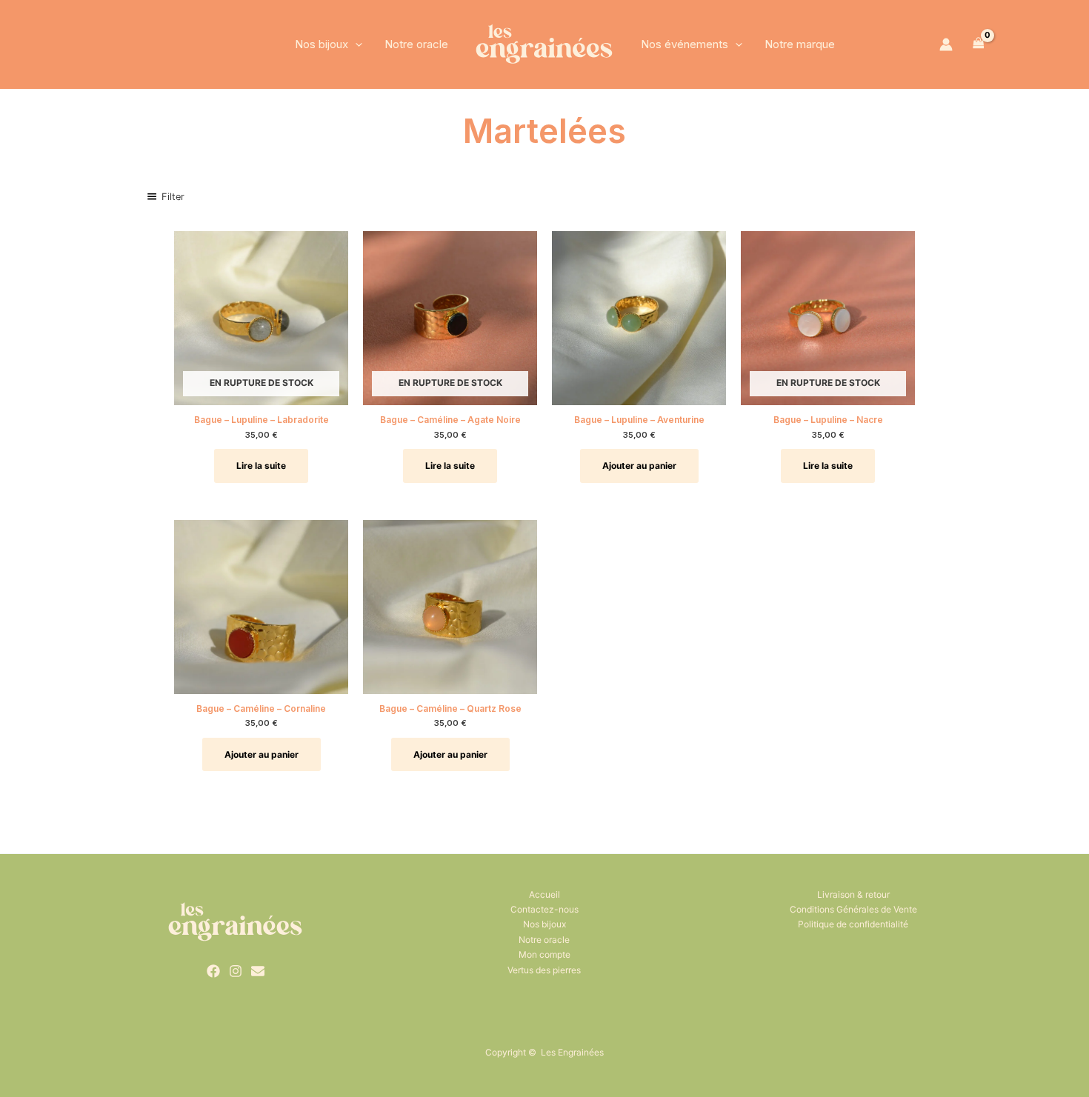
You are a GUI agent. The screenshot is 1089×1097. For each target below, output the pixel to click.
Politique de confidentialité (853, 924)
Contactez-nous (544, 909)
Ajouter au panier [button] (639, 465)
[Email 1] (257, 971)
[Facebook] (213, 971)
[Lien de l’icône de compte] (946, 44)
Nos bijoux (321, 44)
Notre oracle (416, 44)
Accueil (544, 894)
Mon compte (544, 954)
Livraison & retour (853, 894)
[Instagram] (235, 971)
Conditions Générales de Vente (853, 909)
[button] (355, 44)
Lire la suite (261, 465)
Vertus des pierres (544, 970)
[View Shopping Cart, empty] (978, 44)
